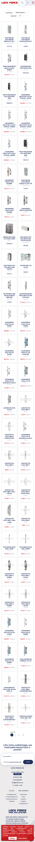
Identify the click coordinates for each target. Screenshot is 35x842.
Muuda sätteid (22, 838)
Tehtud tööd (23, 794)
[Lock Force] (10, 2)
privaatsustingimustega (15, 762)
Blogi (23, 796)
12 (23, 735)
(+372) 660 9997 (17, 780)
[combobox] (20, 12)
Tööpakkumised (23, 803)
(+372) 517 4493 (17, 777)
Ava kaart (17, 774)
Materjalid (11, 801)
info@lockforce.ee (17, 782)
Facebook (23, 799)
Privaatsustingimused (11, 796)
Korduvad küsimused (11, 799)
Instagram (23, 801)
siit (7, 835)
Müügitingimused (11, 794)
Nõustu (12, 838)
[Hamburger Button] (33, 2)
